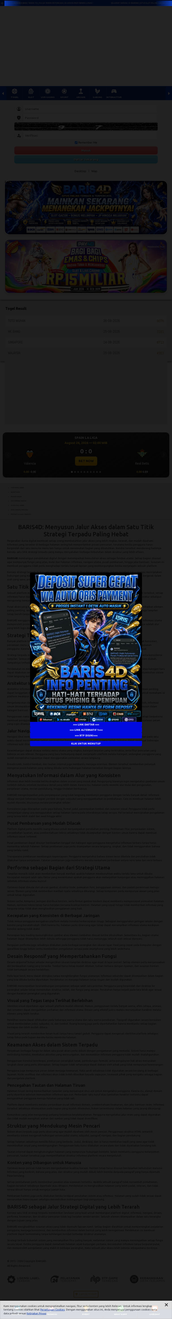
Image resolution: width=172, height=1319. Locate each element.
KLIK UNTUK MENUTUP (86, 743)
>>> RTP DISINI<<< (86, 735)
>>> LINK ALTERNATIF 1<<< (86, 730)
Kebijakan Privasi (36, 1313)
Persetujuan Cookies (52, 1309)
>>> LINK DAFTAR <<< (86, 724)
